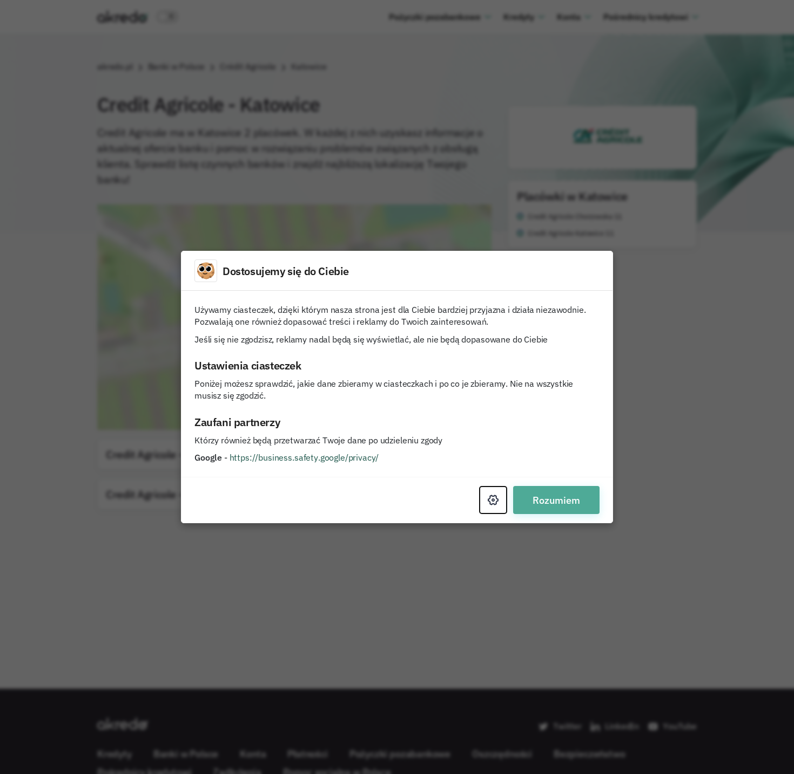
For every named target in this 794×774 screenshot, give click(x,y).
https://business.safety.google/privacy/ (304, 457)
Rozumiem (556, 500)
